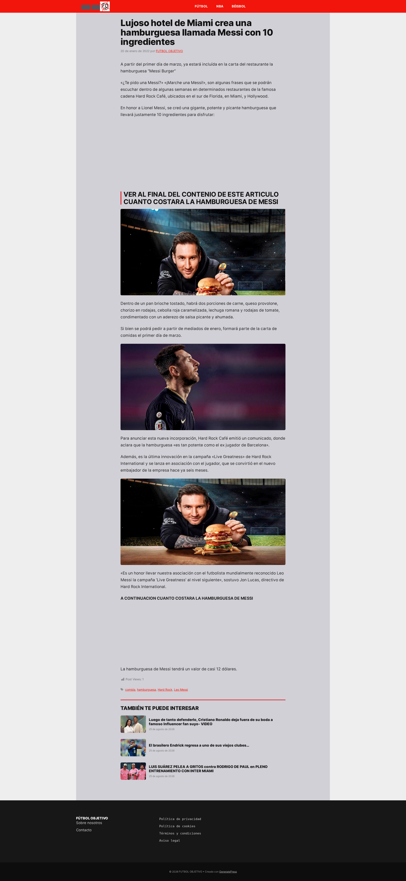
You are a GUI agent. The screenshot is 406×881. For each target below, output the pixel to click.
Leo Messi (181, 689)
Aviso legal (169, 840)
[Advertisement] (203, 152)
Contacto (84, 830)
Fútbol (201, 6)
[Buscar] (95, 7)
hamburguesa (146, 689)
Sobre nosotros (89, 823)
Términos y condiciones (180, 833)
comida (130, 689)
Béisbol (239, 6)
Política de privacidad (180, 819)
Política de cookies (177, 826)
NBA (219, 6)
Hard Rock (165, 689)
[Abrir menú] (85, 7)
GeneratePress (228, 871)
